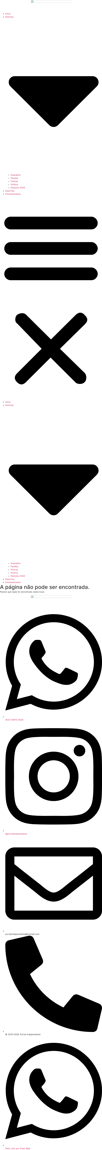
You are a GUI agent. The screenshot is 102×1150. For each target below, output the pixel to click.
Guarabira (15, 175)
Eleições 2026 (18, 187)
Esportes (9, 190)
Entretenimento (13, 194)
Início (8, 13)
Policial (14, 181)
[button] (51, 298)
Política (14, 184)
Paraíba (14, 178)
